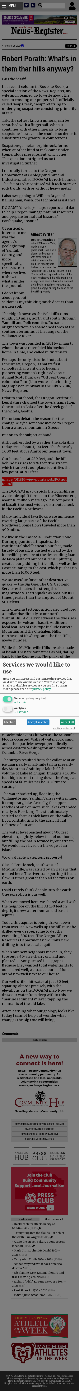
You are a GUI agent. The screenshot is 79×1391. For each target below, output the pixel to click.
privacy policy (41, 689)
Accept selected (38, 722)
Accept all (67, 722)
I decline (9, 722)
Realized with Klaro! (64, 728)
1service (21, 702)
